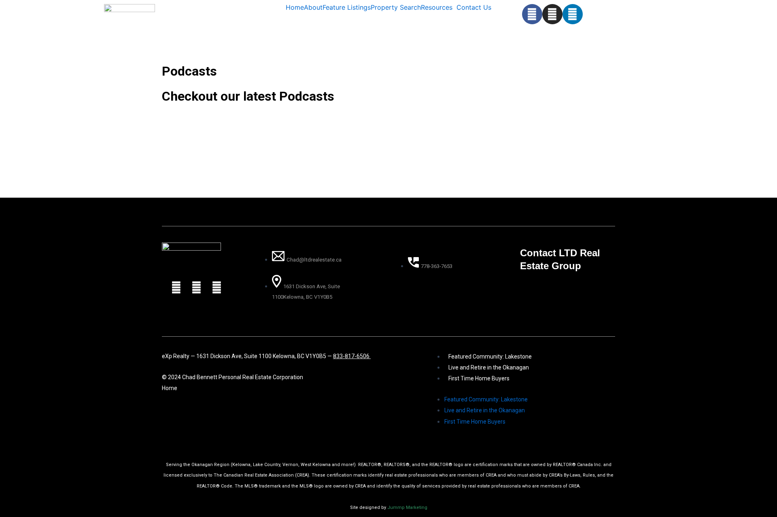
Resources (436, 7)
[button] (438, 7)
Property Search (396, 7)
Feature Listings (347, 7)
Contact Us (473, 7)
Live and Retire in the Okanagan (488, 367)
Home (295, 7)
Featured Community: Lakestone (490, 356)
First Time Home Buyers (479, 378)
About (313, 7)
